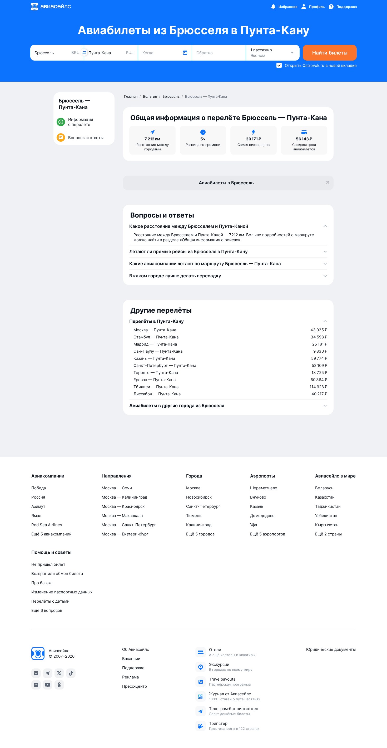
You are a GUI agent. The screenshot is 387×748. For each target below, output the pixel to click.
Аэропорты (262, 476)
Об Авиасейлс (135, 649)
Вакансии (131, 658)
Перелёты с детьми (50, 601)
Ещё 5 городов (200, 534)
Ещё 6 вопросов (46, 610)
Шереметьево (263, 487)
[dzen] (36, 685)
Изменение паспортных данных (61, 591)
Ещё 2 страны (328, 534)
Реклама (130, 677)
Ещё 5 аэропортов (267, 534)
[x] (59, 673)
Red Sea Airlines (46, 524)
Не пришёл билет (48, 564)
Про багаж (41, 582)
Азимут (38, 506)
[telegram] (47, 673)
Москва (193, 487)
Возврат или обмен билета (57, 573)
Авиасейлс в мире (335, 476)
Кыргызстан (327, 524)
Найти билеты (330, 53)
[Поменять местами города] (84, 52)
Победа (38, 487)
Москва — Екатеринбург (125, 534)
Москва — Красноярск (123, 506)
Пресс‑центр (134, 686)
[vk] (36, 673)
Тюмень (193, 515)
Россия (38, 497)
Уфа (253, 524)
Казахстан (325, 497)
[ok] (59, 685)
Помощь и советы (51, 552)
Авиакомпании (47, 476)
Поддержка (133, 667)
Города (194, 476)
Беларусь (324, 487)
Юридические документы (331, 649)
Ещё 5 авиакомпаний (51, 534)
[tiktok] (71, 673)
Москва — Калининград (124, 497)
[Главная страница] (50, 6)
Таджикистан (328, 506)
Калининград (198, 524)
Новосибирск (199, 497)
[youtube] (47, 685)
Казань (256, 506)
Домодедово (262, 515)
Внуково (258, 497)
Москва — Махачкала (122, 515)
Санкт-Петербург (203, 506)
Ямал (36, 515)
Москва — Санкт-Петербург (129, 524)
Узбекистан (326, 515)
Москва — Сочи (117, 487)
